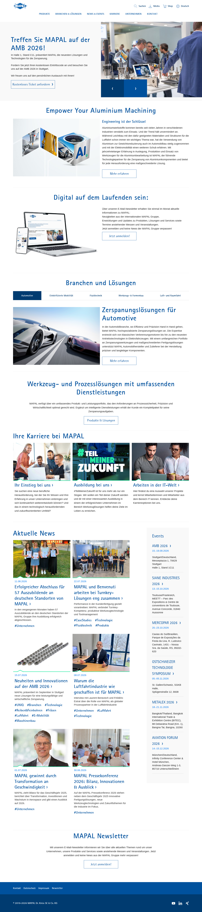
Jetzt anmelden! (119, 236)
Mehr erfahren (26, 77)
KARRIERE (115, 13)
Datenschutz (29, 888)
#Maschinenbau (25, 721)
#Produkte (102, 625)
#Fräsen (51, 710)
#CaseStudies (83, 620)
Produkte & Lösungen (101, 420)
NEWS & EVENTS (95, 13)
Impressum (43, 888)
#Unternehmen (24, 626)
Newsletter (57, 888)
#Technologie (104, 620)
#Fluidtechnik (83, 625)
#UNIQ (19, 705)
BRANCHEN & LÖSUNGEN (68, 13)
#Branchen (34, 705)
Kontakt (152, 13)
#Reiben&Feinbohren (28, 710)
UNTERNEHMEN (133, 13)
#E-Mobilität (40, 715)
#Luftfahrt (21, 715)
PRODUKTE (44, 13)
